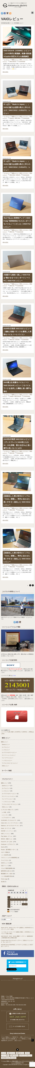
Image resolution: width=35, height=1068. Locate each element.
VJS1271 (11, 118)
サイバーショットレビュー (9, 755)
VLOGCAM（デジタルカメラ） (9, 820)
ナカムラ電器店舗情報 (6, 868)
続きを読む (5, 72)
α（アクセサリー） (7, 817)
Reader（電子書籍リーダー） (8, 849)
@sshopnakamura (11, 965)
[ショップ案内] (17, 652)
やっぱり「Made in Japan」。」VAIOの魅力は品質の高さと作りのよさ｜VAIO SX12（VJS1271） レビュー (17, 108)
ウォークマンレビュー (7, 757)
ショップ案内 (5, 1055)
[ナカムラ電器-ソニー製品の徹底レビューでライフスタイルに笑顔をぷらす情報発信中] (15, 7)
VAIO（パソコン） (24, 59)
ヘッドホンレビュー (7, 760)
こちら (14, 675)
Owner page (4, 879)
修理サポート (20, 1053)
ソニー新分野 (4, 855)
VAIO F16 (11, 285)
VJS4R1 (11, 396)
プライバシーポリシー (25, 1055)
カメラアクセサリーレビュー (9, 752)
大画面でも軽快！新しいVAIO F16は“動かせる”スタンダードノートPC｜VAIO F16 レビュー (17, 278)
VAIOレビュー (5, 765)
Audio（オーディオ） (6, 828)
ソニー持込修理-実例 (6, 876)
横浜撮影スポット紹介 (6, 873)
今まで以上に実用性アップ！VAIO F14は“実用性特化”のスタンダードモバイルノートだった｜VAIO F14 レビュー (17, 222)
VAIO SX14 (12, 175)
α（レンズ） (5, 815)
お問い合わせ (14, 1055)
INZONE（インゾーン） (7, 831)
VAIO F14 (11, 231)
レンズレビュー (6, 749)
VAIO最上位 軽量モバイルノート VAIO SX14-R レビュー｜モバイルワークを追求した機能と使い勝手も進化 (18, 386)
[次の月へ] (26, 890)
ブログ (27, 1053)
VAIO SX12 (17, 118)
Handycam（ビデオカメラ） (8, 844)
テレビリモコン (5, 860)
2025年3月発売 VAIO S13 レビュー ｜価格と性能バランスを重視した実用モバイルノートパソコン (18, 331)
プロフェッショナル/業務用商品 (9, 857)
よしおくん (7, 59)
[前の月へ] (20, 890)
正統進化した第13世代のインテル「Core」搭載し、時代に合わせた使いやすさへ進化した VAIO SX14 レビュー (17, 557)
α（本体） (4, 812)
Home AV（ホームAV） (7, 841)
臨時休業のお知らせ (6, 871)
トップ (3, 1053)
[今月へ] (23, 890)
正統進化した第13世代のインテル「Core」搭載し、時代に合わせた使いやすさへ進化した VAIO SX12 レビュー (17, 500)
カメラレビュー (6, 747)
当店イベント (4, 865)
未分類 (2, 881)
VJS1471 (18, 175)
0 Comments (22, 61)
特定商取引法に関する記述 (9, 1058)
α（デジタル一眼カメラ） (7, 809)
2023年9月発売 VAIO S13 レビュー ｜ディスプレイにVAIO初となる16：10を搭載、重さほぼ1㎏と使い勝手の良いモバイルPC (17, 443)
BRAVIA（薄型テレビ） (7, 839)
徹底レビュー (15, 59)
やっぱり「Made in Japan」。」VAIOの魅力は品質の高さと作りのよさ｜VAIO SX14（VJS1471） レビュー (17, 165)
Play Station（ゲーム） (7, 836)
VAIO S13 (11, 339)
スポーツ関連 (4, 852)
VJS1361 (17, 339)
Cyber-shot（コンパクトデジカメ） (10, 823)
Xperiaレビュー (6, 744)
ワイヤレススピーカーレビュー (10, 763)
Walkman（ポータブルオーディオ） (10, 825)
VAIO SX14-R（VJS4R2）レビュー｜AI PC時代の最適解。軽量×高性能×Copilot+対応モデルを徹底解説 (17, 53)
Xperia (2, 847)
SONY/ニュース (5, 863)
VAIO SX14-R (12, 61)
